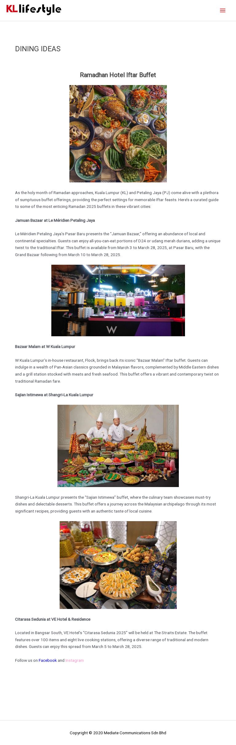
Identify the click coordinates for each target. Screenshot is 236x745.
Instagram (74, 660)
